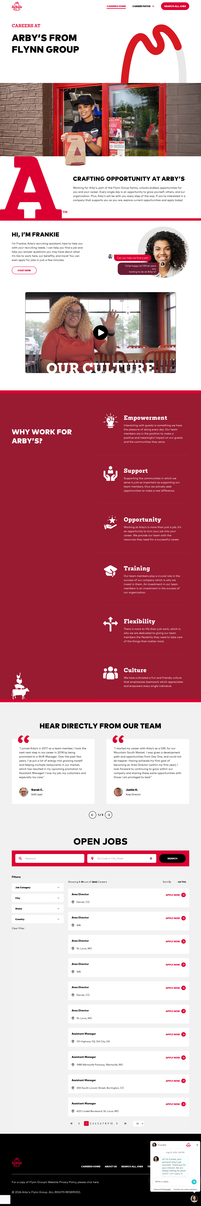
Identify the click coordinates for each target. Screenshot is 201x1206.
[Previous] (92, 815)
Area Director (80, 894)
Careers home (116, 6)
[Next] (108, 815)
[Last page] (125, 1123)
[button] (24, 270)
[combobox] (120, 858)
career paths (141, 6)
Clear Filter (18, 928)
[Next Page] (117, 1123)
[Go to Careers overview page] (17, 6)
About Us (111, 1166)
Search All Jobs (132, 1166)
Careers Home (90, 1166)
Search (172, 858)
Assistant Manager (84, 1033)
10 (111, 1123)
